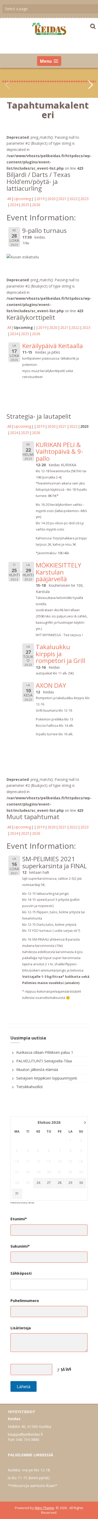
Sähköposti (21, 1273)
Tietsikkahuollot (29, 1086)
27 (49, 1183)
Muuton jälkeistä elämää (37, 1069)
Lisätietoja (20, 1327)
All (9, 198)
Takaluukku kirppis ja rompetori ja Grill (60, 653)
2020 (51, 198)
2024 (14, 204)
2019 (40, 198)
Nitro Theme (44, 1507)
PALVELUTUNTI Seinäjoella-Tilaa (44, 1060)
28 (59, 1183)
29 (70, 1183)
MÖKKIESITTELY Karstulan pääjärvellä (58, 572)
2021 (62, 198)
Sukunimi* (20, 1246)
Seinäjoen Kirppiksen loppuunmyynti (46, 1078)
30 (81, 1183)
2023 (84, 198)
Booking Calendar (27, 1203)
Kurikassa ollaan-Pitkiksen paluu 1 (44, 1052)
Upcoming (22, 198)
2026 (36, 204)
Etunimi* (18, 1218)
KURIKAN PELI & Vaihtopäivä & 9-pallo (59, 451)
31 (17, 1193)
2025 (25, 204)
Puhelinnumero (24, 1300)
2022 (73, 198)
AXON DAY (51, 685)
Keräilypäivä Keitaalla (52, 345)
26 (38, 1183)
